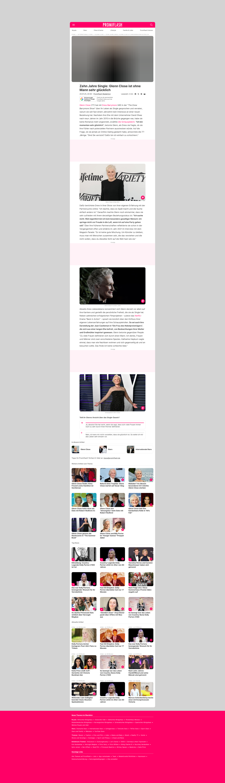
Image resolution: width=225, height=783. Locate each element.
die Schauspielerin (126, 122)
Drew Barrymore (109, 105)
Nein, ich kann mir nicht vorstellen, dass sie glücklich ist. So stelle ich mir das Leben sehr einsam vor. (114, 436)
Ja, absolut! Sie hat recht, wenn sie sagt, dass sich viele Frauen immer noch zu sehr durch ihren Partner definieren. (113, 426)
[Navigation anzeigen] (73, 24)
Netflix (138, 316)
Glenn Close (85, 105)
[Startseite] (112, 25)
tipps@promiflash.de (112, 458)
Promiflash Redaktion (102, 94)
